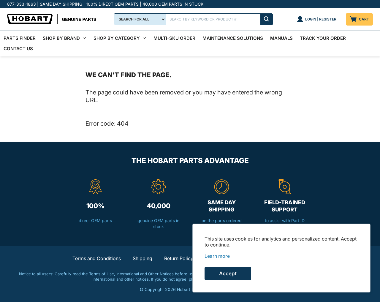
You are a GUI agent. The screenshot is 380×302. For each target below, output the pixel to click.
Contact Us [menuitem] (18, 48)
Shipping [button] (142, 258)
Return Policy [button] (178, 258)
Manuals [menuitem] (281, 38)
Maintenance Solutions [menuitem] (232, 38)
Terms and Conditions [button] (96, 258)
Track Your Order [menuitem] (323, 38)
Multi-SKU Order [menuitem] (174, 38)
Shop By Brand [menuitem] (61, 38)
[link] (217, 256)
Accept (228, 273)
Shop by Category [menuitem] (117, 38)
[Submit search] (266, 19)
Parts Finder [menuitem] (20, 38)
